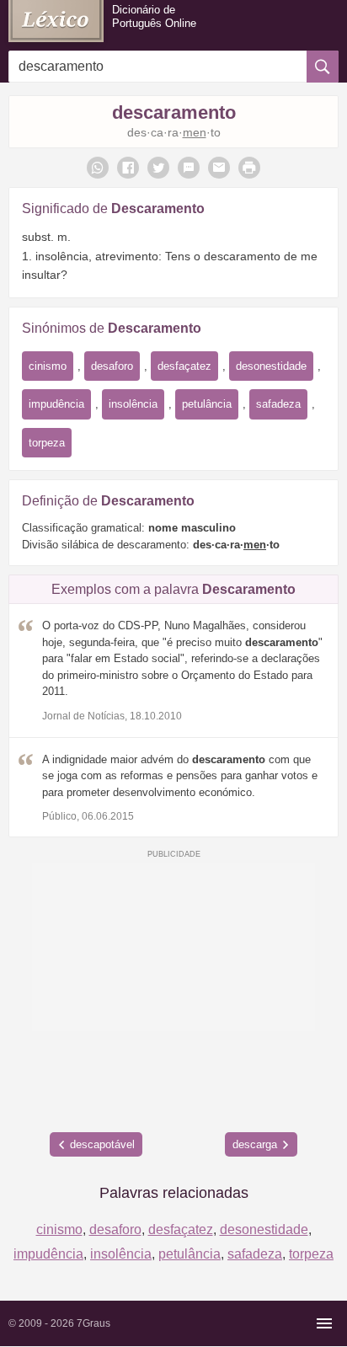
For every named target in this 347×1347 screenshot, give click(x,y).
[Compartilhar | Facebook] (128, 168)
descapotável (102, 1144)
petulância (207, 404)
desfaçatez (184, 366)
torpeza (47, 442)
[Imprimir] (249, 168)
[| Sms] (189, 168)
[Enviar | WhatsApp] (98, 168)
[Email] (219, 168)
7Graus (93, 1323)
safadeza (278, 404)
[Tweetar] (158, 168)
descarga (254, 1144)
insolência (133, 404)
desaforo (112, 366)
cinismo (48, 366)
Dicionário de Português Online (154, 16)
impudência (56, 404)
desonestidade (271, 366)
